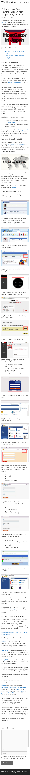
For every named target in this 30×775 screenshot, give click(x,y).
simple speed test (23, 130)
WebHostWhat (8, 2)
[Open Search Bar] (20, 2)
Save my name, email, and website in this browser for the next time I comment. (14, 757)
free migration (14, 609)
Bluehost (3, 641)
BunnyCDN (4, 660)
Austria (17, 689)
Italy (24, 687)
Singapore (22, 691)
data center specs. (11, 122)
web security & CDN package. (15, 144)
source (14, 187)
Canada (3, 685)
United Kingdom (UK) (13, 687)
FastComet (4, 650)
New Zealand (9, 693)
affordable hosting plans (14, 82)
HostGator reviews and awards (14, 59)
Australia (15, 693)
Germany (4, 687)
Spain (21, 687)
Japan (3, 693)
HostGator (4, 22)
